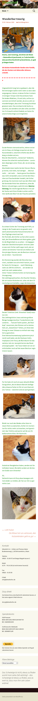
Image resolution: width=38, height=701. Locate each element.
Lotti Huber (8, 529)
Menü (4, 11)
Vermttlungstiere (23, 22)
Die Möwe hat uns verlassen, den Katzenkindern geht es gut (22, 535)
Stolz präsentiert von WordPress (12, 697)
